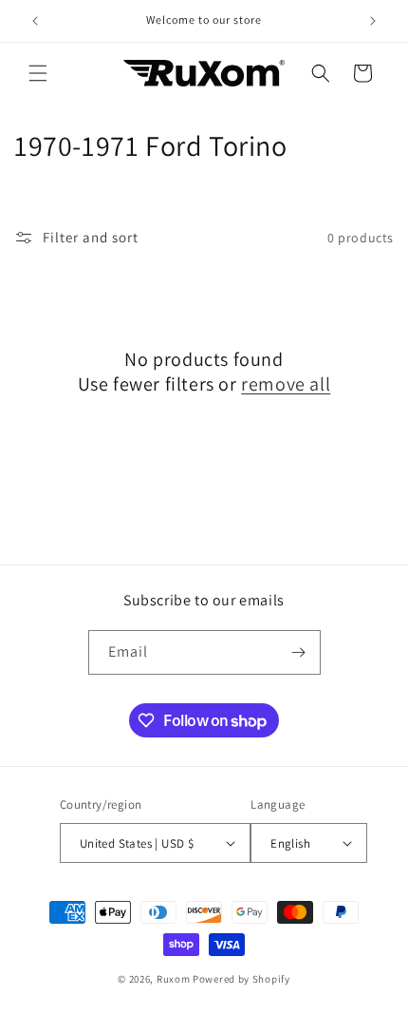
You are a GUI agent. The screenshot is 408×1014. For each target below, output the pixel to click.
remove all (285, 384)
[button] (38, 73)
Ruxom (174, 978)
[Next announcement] (373, 21)
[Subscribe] (299, 652)
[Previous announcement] (35, 21)
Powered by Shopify (241, 978)
